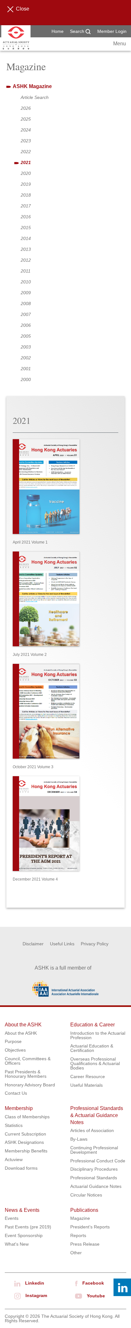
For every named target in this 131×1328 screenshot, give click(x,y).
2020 (26, 173)
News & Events (22, 1210)
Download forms (21, 1168)
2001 (26, 368)
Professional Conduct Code (97, 1160)
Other (76, 1252)
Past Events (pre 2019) (28, 1226)
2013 (26, 249)
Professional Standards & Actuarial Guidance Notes (96, 1115)
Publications (84, 1210)
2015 (26, 227)
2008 (26, 303)
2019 (26, 184)
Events (11, 1218)
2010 (26, 281)
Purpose (13, 1041)
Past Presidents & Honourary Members (25, 1074)
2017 (26, 205)
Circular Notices (86, 1194)
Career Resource (87, 1076)
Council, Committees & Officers (28, 1061)
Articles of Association (92, 1130)
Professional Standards (93, 1177)
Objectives (15, 1050)
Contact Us (16, 1093)
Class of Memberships (27, 1116)
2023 (26, 140)
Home (58, 31)
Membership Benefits (26, 1150)
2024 (26, 129)
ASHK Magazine (32, 86)
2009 (26, 292)
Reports (78, 1235)
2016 (26, 216)
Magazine (80, 1218)
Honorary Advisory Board (30, 1084)
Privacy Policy (94, 943)
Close (22, 8)
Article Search (35, 97)
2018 (26, 195)
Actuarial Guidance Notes (95, 1186)
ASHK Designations (24, 1142)
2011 (26, 271)
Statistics (14, 1125)
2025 (26, 119)
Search (78, 31)
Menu (119, 43)
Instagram (36, 1295)
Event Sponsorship (24, 1235)
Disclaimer (33, 943)
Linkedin (34, 1283)
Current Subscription (25, 1134)
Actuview (14, 1159)
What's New (17, 1244)
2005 (26, 336)
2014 (26, 238)
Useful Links (62, 943)
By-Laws (78, 1139)
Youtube (96, 1295)
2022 (26, 151)
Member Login (112, 31)
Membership (19, 1108)
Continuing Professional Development (94, 1150)
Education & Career (92, 1024)
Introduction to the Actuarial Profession (97, 1035)
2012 (26, 260)
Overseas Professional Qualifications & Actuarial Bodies (95, 1063)
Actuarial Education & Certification (91, 1048)
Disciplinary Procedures (94, 1169)
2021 (26, 162)
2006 (26, 325)
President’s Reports (90, 1226)
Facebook (93, 1283)
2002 (26, 357)
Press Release (85, 1244)
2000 (26, 379)
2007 (26, 314)
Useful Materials (86, 1085)
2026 (26, 108)
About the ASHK (23, 1024)
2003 (26, 346)
